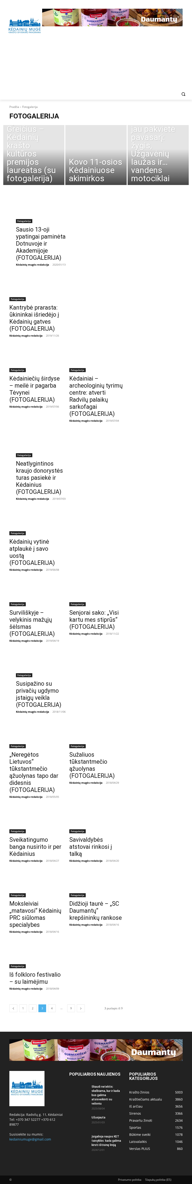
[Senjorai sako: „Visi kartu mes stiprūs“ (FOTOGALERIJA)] (96, 592)
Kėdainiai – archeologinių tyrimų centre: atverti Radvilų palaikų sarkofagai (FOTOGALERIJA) (96, 396)
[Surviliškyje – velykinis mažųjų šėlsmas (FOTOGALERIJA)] (36, 592)
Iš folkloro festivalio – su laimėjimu (35, 978)
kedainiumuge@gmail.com (30, 1139)
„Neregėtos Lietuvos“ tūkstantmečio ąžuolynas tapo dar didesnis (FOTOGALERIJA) (33, 772)
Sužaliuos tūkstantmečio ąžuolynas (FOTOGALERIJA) (92, 765)
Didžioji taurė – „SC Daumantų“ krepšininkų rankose (95, 910)
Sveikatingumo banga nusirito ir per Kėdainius (35, 846)
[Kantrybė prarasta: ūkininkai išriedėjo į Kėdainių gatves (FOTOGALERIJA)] (36, 287)
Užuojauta (98, 1117)
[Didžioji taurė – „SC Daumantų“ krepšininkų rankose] (96, 883)
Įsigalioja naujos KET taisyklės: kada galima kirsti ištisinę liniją (106, 1141)
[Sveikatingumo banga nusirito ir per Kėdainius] (36, 819)
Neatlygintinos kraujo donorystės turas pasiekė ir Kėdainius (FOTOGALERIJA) (39, 477)
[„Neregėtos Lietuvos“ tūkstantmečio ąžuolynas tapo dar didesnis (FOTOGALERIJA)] (36, 734)
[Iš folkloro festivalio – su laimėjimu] (36, 954)
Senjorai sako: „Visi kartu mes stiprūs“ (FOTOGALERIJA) (94, 619)
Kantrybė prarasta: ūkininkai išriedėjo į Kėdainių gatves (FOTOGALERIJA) (34, 318)
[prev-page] (13, 1008)
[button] (183, 94)
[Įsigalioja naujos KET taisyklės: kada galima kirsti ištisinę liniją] (78, 1141)
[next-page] (81, 1008)
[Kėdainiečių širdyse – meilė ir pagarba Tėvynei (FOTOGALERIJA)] (36, 358)
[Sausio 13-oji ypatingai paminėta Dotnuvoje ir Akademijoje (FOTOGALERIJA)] (42, 209)
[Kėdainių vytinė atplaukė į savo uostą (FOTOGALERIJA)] (36, 521)
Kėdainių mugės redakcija (32, 264)
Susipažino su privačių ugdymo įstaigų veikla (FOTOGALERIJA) (38, 694)
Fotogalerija (24, 221)
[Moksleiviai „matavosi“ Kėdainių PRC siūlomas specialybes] (36, 883)
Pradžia (14, 107)
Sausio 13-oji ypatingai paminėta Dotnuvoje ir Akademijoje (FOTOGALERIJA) (41, 243)
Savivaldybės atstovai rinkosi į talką (90, 846)
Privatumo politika (129, 1180)
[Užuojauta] (78, 1122)
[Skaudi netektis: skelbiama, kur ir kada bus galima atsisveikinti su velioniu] (78, 1091)
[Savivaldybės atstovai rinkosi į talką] (96, 819)
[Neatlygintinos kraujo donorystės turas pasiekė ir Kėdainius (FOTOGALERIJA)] (42, 443)
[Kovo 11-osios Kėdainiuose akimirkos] (95, 155)
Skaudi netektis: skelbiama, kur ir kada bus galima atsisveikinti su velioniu (106, 1095)
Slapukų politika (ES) (158, 1180)
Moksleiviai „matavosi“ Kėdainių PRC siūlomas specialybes (35, 914)
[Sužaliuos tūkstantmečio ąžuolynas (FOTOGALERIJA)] (96, 734)
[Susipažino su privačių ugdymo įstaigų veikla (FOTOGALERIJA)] (42, 663)
